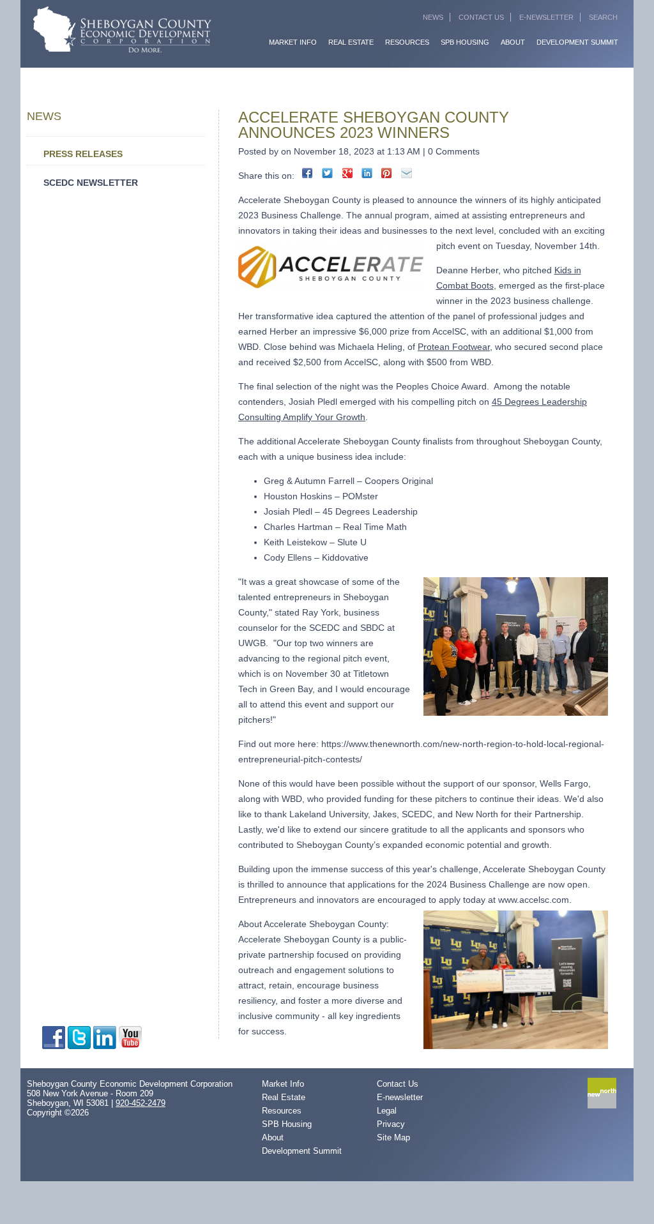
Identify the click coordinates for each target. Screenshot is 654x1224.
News (433, 17)
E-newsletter (400, 1097)
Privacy (391, 1124)
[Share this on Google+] (347, 173)
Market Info (293, 42)
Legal (387, 1110)
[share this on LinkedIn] (366, 173)
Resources (407, 42)
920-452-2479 (140, 1103)
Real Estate (351, 42)
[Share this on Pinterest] (386, 173)
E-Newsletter (546, 17)
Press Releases (83, 154)
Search (603, 17)
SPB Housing (465, 42)
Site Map (393, 1137)
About (513, 42)
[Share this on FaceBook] (307, 173)
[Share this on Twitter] (327, 173)
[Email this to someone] (406, 173)
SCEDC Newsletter (90, 183)
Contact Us (481, 17)
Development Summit (577, 42)
